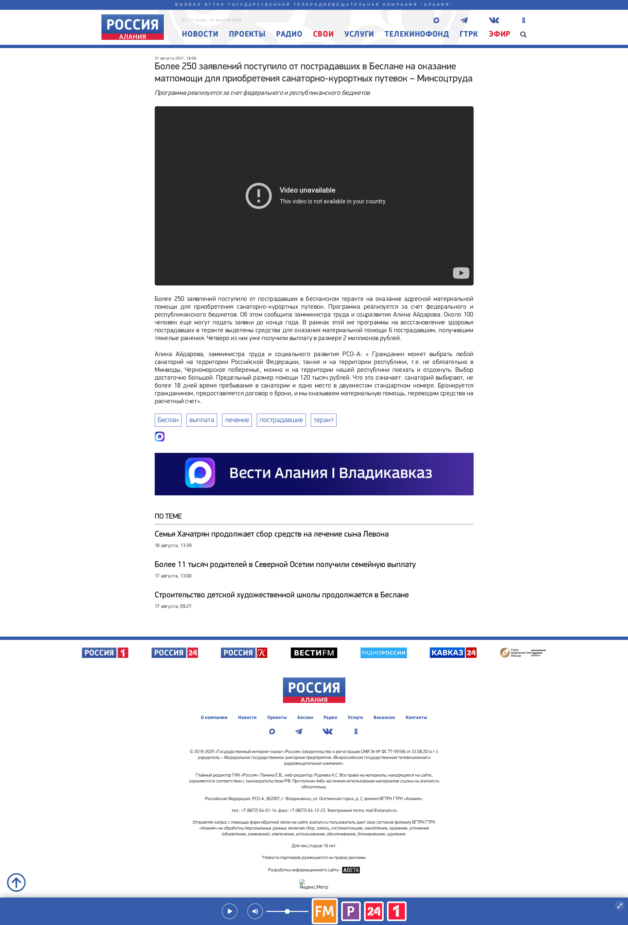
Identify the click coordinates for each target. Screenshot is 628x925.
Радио (289, 34)
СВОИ (323, 34)
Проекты (247, 34)
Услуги (359, 34)
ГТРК (469, 34)
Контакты (416, 717)
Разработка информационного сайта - (305, 870)
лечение (237, 420)
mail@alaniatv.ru (381, 810)
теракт (324, 420)
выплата (201, 420)
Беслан (168, 420)
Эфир (500, 34)
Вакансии (384, 717)
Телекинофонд (417, 34)
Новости (200, 34)
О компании (214, 717)
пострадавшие (281, 420)
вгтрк (215, 5)
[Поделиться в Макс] (160, 436)
